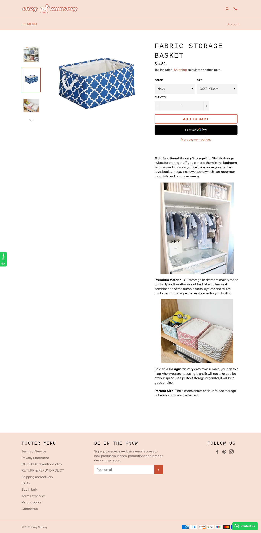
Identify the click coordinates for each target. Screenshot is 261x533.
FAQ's (26, 483)
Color (159, 80)
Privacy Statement (35, 458)
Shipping (180, 70)
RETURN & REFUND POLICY (43, 470)
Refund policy (32, 502)
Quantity (161, 97)
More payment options (196, 139)
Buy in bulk (29, 489)
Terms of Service (34, 451)
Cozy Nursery (39, 527)
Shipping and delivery (37, 477)
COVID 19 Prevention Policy (42, 464)
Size (199, 80)
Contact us (30, 509)
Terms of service (34, 496)
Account (233, 24)
